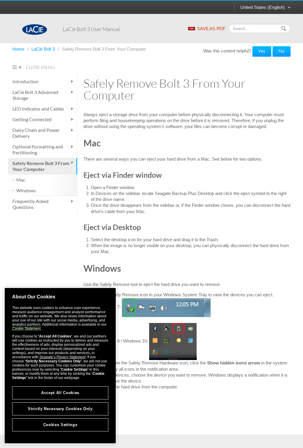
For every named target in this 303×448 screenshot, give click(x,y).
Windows (26, 190)
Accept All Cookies (60, 393)
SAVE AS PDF (211, 28)
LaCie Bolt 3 (43, 49)
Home (18, 49)
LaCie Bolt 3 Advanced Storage (35, 95)
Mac (20, 180)
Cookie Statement (26, 329)
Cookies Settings (60, 425)
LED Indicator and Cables (38, 108)
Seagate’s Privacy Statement (62, 357)
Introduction (25, 81)
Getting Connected (31, 119)
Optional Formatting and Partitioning (37, 149)
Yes (261, 51)
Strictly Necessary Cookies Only (60, 409)
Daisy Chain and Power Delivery (36, 133)
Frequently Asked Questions (30, 204)
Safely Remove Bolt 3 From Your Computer (40, 166)
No (281, 51)
